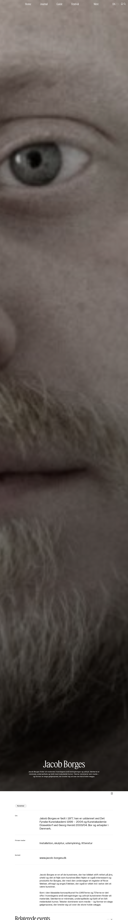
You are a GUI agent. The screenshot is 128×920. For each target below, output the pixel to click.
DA (114, 4)
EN (117, 4)
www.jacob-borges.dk (53, 858)
